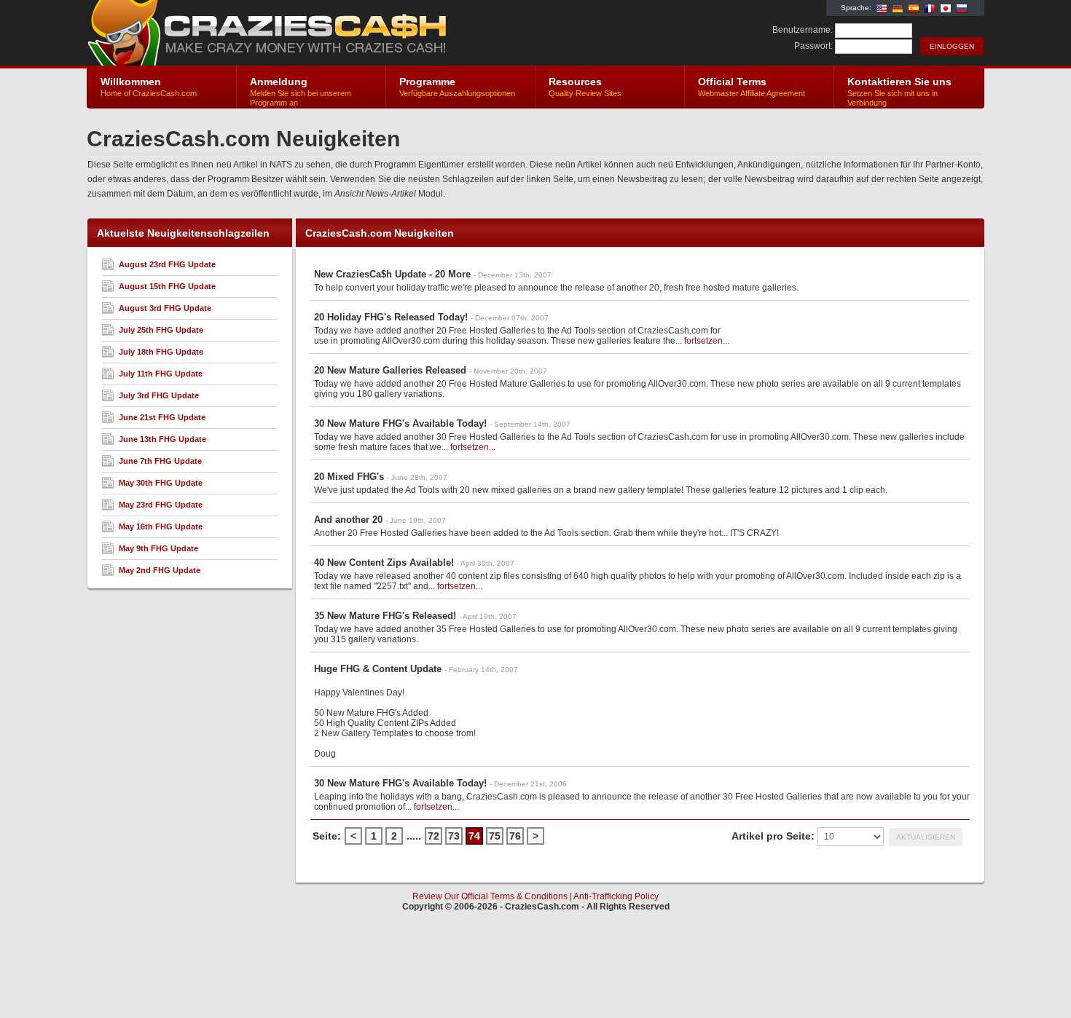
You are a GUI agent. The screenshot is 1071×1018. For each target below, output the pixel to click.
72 (433, 836)
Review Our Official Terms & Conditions (490, 896)
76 (515, 836)
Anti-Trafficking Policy (616, 896)
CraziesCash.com (260, 33)
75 (495, 836)
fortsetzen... (706, 341)
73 (454, 836)
